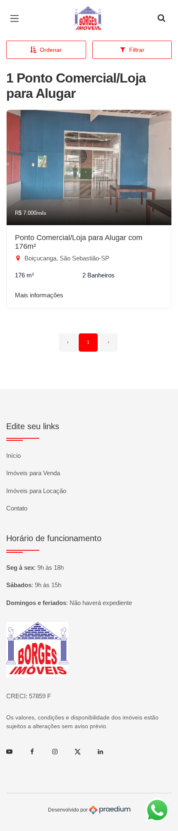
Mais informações (39, 295)
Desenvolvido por (68, 810)
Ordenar (51, 49)
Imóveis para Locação (36, 490)
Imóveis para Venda (33, 472)
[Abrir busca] (161, 18)
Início (13, 455)
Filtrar (136, 49)
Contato (16, 508)
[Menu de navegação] (16, 18)
